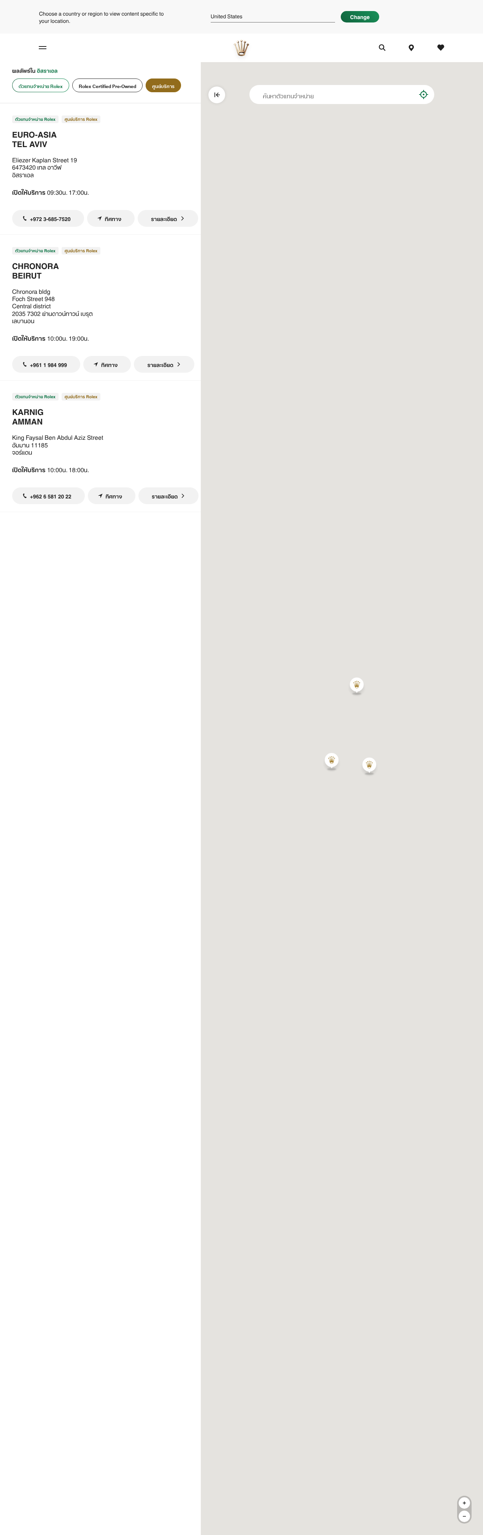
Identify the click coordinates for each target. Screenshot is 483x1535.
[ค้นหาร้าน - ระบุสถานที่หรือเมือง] (404, 94)
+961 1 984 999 (48, 364)
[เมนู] (48, 48)
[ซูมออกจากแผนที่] (464, 1516)
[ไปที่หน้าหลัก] (241, 48)
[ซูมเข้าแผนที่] (464, 1503)
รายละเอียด (164, 218)
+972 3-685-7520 (50, 218)
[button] (356, 686)
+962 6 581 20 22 (50, 495)
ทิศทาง (113, 218)
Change (360, 16)
